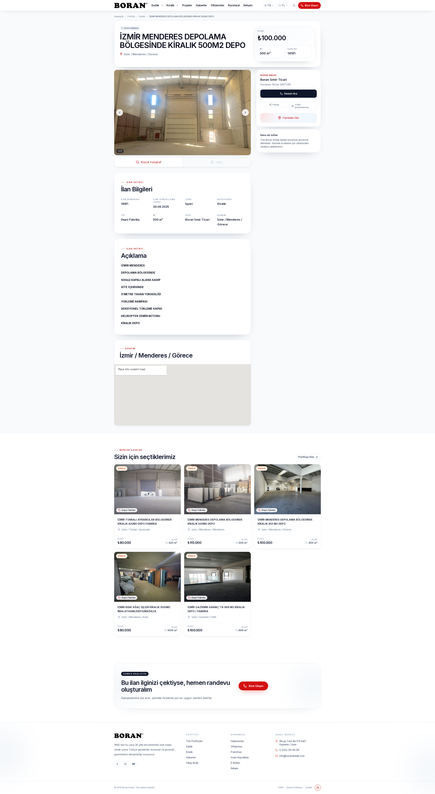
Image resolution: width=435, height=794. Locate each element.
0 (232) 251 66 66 (289, 749)
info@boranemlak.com (291, 755)
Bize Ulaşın (311, 5)
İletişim (234, 768)
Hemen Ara (290, 93)
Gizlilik (309, 787)
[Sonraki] (245, 112)
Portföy (131, 16)
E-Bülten (235, 762)
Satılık (189, 746)
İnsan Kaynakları (240, 757)
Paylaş (276, 104)
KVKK (280, 787)
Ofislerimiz (236, 746)
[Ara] (294, 5)
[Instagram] (125, 764)
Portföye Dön (306, 456)
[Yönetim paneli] (318, 787)
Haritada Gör (291, 117)
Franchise (236, 751)
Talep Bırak (192, 762)
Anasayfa (119, 16)
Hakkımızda (237, 741)
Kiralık (142, 16)
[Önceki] (119, 112)
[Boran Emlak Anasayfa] (131, 5)
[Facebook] (117, 764)
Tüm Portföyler (194, 741)
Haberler (191, 757)
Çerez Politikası (294, 787)
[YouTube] (133, 764)
